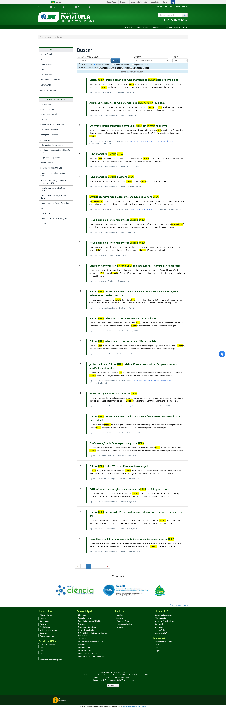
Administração (160, 618)
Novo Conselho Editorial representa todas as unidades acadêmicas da (131, 539)
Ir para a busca (71, 7)
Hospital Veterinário (86, 630)
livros (131, 141)
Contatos (117, 68)
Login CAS (158, 651)
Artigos (126, 68)
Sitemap (185, 7)
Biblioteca (82, 615)
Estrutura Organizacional (164, 621)
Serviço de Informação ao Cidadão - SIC (55, 151)
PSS (41, 657)
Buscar (116, 60)
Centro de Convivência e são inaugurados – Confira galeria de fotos (134, 265)
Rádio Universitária (85, 650)
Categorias (105, 68)
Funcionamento (106, 153)
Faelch (162, 141)
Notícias (43, 59)
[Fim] (107, 566)
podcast (146, 406)
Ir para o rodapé (84, 7)
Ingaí (131, 406)
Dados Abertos (46, 162)
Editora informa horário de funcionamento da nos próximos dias (133, 79)
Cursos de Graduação (48, 645)
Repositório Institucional (87, 653)
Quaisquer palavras (122, 64)
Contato (169, 27)
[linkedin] (176, 19)
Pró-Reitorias (46, 74)
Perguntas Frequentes (50, 157)
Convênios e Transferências (52, 124)
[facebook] (165, 19)
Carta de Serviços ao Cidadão (89, 621)
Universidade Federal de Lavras (134, 707)
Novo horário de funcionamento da (117, 219)
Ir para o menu (58, 7)
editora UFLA (149, 381)
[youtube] (186, 19)
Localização (159, 627)
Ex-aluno (119, 627)
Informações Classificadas (51, 145)
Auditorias (44, 119)
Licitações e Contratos (50, 134)
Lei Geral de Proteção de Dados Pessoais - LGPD (54, 181)
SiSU (41, 648)
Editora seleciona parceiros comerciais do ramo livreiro (123, 318)
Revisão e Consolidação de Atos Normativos (54, 196)
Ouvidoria (82, 639)
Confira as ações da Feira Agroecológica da (116, 443)
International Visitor (124, 624)
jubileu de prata (137, 381)
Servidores (45, 140)
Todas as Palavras (103, 64)
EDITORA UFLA (134, 209)
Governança (45, 85)
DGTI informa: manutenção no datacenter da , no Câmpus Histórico (130, 489)
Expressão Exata (141, 64)
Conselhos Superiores (163, 615)
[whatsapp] (172, 19)
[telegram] (182, 19)
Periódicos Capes (84, 647)
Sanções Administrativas (51, 168)
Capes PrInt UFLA (85, 618)
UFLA (143, 209)
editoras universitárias (162, 381)
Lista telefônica (113, 685)
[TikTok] (179, 19)
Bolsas (43, 208)
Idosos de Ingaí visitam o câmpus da (113, 393)
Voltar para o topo (179, 605)
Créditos (158, 648)
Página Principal (47, 54)
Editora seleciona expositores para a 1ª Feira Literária (122, 341)
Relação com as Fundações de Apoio (53, 189)
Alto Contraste (174, 7)
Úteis (157, 645)
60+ (141, 406)
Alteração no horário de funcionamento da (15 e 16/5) (127, 102)
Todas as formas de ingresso (51, 660)
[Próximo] (102, 566)
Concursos (82, 624)
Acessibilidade (162, 7)
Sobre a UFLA (127, 27)
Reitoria (43, 69)
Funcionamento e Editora (111, 176)
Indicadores (45, 213)
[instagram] (168, 19)
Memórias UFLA (161, 633)
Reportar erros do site (163, 642)
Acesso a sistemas (48, 90)
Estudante (120, 615)
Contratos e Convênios (87, 627)
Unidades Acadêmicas (50, 79)
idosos (136, 406)
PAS (41, 654)
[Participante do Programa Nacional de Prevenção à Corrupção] (159, 590)
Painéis (43, 223)
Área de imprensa (181, 27)
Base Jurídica (159, 624)
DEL (153, 141)
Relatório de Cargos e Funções (53, 218)
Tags (146, 68)
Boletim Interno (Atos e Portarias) (54, 203)
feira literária (146, 141)
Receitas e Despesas (49, 129)
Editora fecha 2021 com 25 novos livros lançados (120, 466)
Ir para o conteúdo (44, 7)
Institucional (45, 104)
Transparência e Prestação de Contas (53, 174)
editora (137, 141)
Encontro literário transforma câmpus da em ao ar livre (128, 125)
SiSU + (42, 651)
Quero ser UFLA (122, 621)
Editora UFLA (170, 141)
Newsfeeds (137, 68)
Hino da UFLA (160, 630)
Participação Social (48, 114)
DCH (157, 141)
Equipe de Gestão (141, 27)
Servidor (119, 618)
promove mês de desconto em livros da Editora (124, 196)
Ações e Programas (48, 109)
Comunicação (46, 64)
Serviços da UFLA (157, 27)
